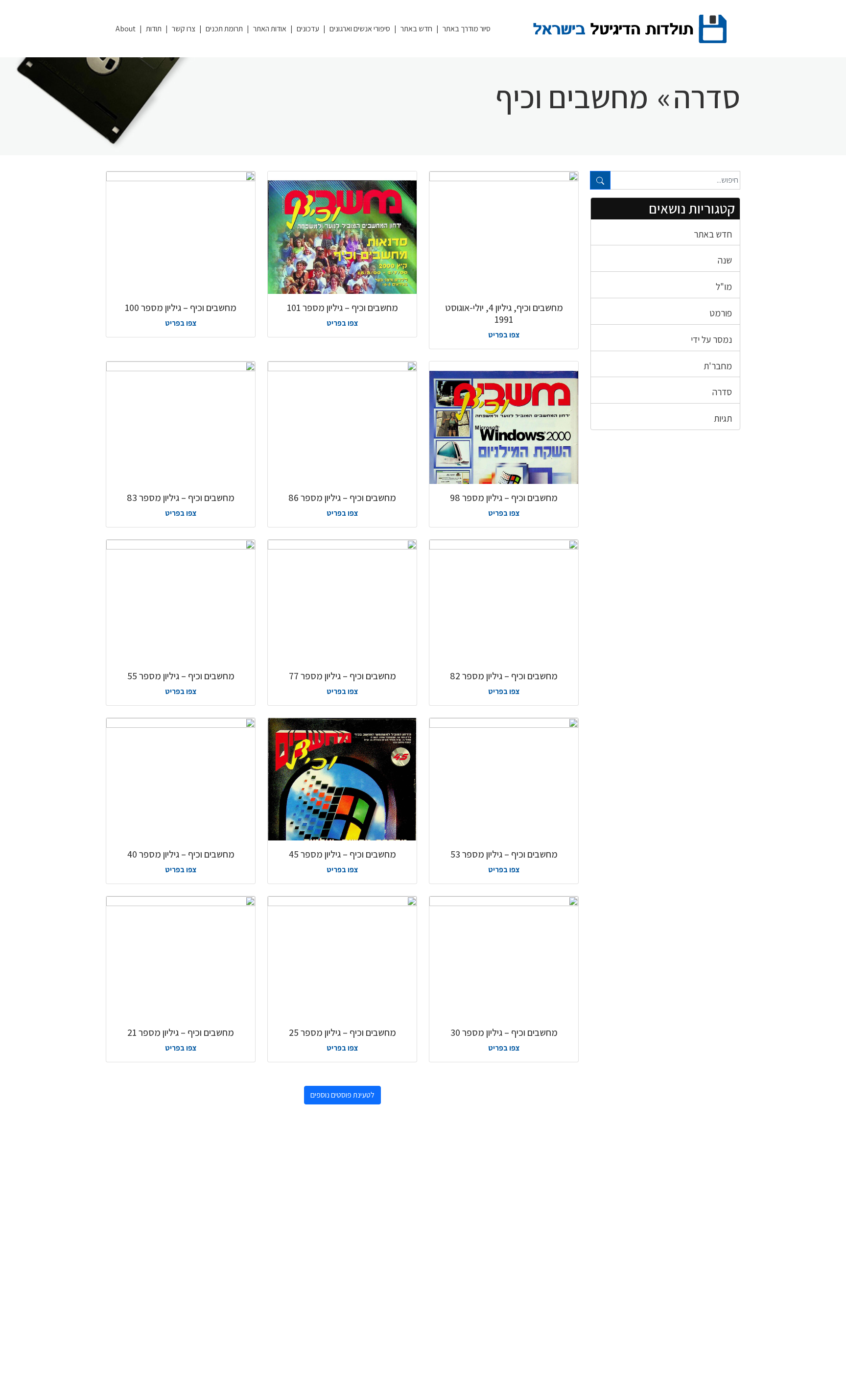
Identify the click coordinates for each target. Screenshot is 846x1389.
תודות (154, 29)
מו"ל (724, 286)
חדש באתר (416, 29)
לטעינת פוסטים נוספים (342, 1095)
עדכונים (308, 29)
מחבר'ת (718, 365)
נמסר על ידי (711, 339)
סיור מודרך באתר (467, 29)
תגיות (723, 418)
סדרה (722, 391)
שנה (725, 260)
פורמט (720, 313)
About (126, 29)
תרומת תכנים (224, 29)
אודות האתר (269, 29)
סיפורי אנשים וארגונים (359, 29)
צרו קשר (183, 29)
